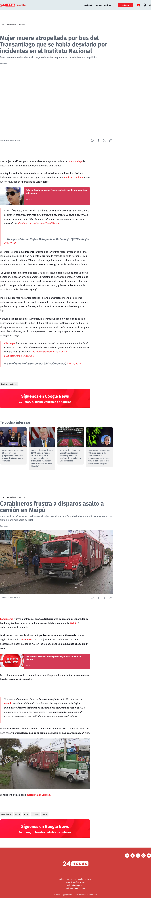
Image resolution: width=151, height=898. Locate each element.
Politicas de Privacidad (76, 888)
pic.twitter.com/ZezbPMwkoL (44, 223)
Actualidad (11, 24)
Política (107, 5)
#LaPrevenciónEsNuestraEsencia (49, 351)
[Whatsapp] (92, 140)
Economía (98, 5)
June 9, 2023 (11, 243)
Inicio (2, 24)
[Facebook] (98, 140)
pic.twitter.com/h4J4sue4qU (19, 355)
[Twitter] (104, 140)
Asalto (44, 814)
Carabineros (6, 814)
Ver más (29, 199)
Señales (125, 5)
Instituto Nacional (74, 177)
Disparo (35, 814)
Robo (26, 814)
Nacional (88, 5)
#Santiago (22, 223)
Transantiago (76, 161)
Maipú (17, 814)
